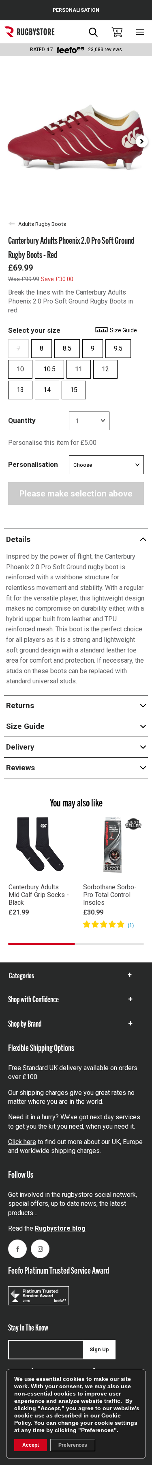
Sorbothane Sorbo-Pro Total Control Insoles (110, 894)
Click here (22, 1142)
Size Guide (123, 330)
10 (20, 369)
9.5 (118, 348)
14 (47, 390)
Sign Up (99, 1349)
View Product (39, 924)
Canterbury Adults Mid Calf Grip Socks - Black (39, 894)
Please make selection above (76, 493)
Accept (30, 1445)
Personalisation (33, 464)
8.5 (67, 348)
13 (20, 390)
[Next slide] (142, 141)
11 (78, 369)
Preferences (72, 1445)
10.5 (49, 369)
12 (105, 369)
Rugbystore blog (60, 1228)
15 (73, 390)
